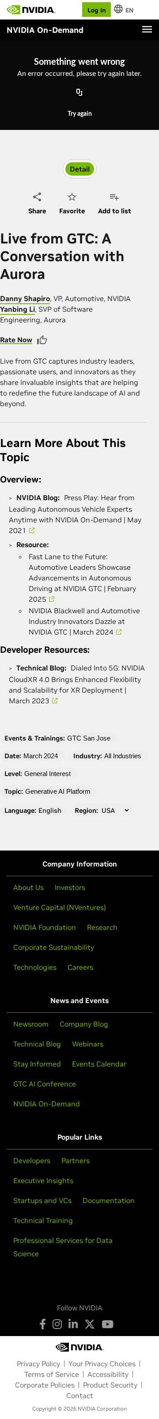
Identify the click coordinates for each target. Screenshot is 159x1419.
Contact (79, 1395)
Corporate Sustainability (53, 947)
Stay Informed (37, 1063)
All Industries (122, 756)
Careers (80, 967)
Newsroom (31, 1023)
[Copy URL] (79, 93)
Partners (75, 1160)
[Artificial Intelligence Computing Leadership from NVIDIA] (31, 10)
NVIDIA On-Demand (46, 1103)
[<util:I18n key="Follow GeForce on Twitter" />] (89, 1324)
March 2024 (40, 756)
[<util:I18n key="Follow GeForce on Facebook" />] (42, 1324)
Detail (80, 169)
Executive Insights (43, 1180)
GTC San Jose (88, 738)
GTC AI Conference (44, 1083)
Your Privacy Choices (102, 1363)
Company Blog (84, 1023)
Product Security (110, 1384)
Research (102, 927)
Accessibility (108, 1374)
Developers (31, 1160)
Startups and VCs (42, 1200)
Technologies (35, 967)
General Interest (47, 773)
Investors (70, 887)
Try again (80, 114)
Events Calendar (99, 1063)
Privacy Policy (38, 1363)
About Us (28, 887)
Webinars (87, 1043)
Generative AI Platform (58, 791)
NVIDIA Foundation (44, 927)
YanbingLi (17, 309)
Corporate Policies (45, 1384)
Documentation (109, 1200)
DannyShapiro (25, 298)
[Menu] (147, 29)
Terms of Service (51, 1374)
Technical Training (43, 1220)
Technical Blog (37, 1043)
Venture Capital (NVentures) (59, 907)
